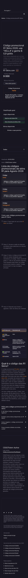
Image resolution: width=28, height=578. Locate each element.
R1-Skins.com (9, 70)
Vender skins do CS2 (10, 573)
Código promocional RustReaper (11, 452)
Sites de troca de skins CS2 (11, 568)
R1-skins (17, 369)
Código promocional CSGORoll (12, 555)
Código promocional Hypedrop (12, 548)
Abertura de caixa (9, 565)
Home (3, 18)
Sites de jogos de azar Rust (11, 570)
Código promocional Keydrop (12, 550)
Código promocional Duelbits (12, 545)
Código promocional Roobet (11, 553)
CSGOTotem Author (10, 162)
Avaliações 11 (16, 353)
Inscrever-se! (16, 330)
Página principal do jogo (9, 535)
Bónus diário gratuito (11, 83)
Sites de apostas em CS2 (11, 563)
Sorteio (5, 538)
